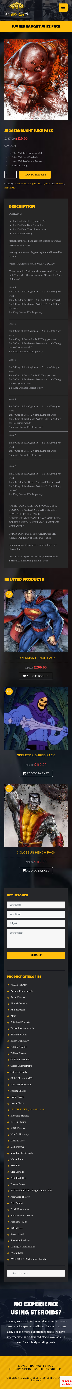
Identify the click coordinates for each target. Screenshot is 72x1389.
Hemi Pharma (17, 1097)
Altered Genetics (18, 1003)
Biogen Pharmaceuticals (22, 1028)
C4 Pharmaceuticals (20, 1059)
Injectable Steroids (19, 1115)
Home (23, 1365)
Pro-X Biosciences (19, 1209)
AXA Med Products (20, 1022)
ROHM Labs (16, 1228)
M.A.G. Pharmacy (19, 1134)
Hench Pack (10, 187)
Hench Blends (17, 1103)
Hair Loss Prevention (20, 1084)
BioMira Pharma (18, 1034)
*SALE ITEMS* (18, 984)
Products (54, 1369)
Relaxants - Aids (18, 1221)
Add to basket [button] (37, 676)
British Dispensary (19, 1041)
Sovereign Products (20, 1240)
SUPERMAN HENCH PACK (36, 658)
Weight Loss (16, 1253)
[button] (63, 7)
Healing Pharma (18, 1090)
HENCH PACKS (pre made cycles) (32, 183)
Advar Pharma (17, 997)
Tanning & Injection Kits (22, 1246)
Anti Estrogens (17, 1009)
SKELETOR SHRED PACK (36, 755)
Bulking (60, 183)
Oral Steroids (17, 1172)
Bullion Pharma (18, 1053)
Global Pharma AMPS (21, 1078)
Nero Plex (15, 1165)
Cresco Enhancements (21, 1066)
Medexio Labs (17, 1140)
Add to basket (35, 174)
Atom (13, 1016)
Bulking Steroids (18, 1047)
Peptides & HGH (18, 1178)
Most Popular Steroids (21, 1153)
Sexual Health (17, 1234)
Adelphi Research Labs (21, 991)
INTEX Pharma (18, 1122)
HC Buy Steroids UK (26, 1369)
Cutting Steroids (18, 1072)
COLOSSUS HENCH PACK (36, 852)
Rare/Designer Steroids (21, 1215)
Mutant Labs (16, 1159)
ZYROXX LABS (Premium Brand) (28, 1259)
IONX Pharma (17, 1128)
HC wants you (42, 1365)
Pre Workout (16, 1203)
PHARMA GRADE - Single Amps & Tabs (31, 1190)
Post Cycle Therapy (20, 1196)
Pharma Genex (17, 1184)
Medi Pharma (17, 1147)
